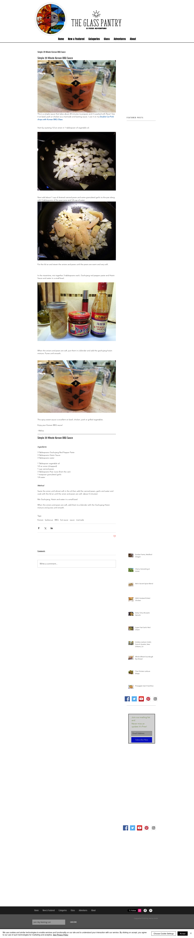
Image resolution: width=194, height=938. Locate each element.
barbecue (49, 520)
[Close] (190, 933)
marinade (80, 520)
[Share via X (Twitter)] (45, 528)
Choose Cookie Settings (164, 933)
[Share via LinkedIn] (51, 528)
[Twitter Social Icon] (134, 698)
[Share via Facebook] (38, 528)
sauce (72, 520)
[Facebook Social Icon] (127, 698)
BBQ (57, 520)
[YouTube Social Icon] (141, 698)
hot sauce (64, 520)
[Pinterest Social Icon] (148, 698)
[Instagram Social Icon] (155, 698)
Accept (182, 933)
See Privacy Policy (60, 934)
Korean (40, 520)
